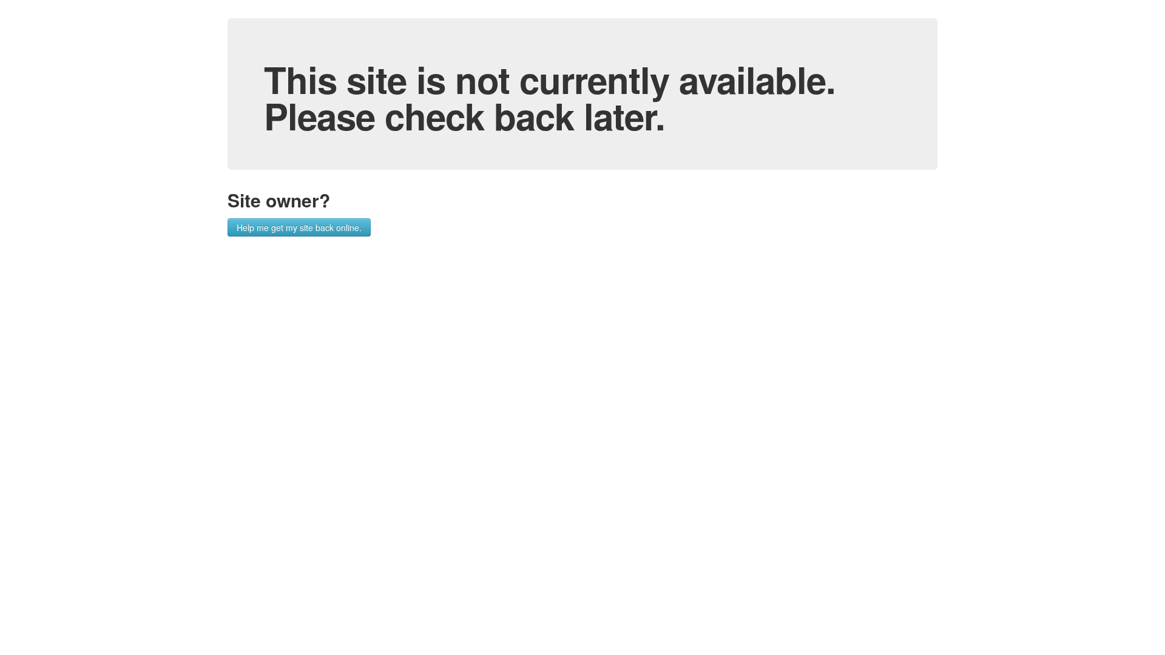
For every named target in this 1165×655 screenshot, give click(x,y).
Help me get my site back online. (299, 227)
